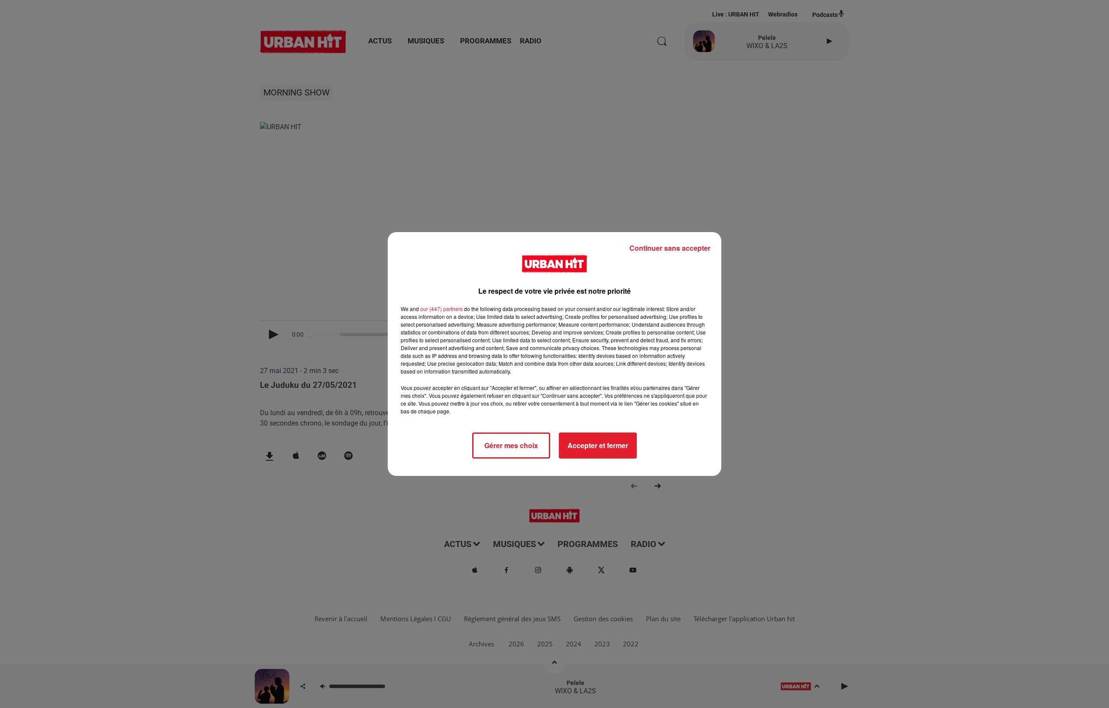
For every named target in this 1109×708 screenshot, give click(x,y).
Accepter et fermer (597, 445)
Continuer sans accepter (669, 248)
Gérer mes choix (511, 445)
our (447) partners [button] (441, 308)
